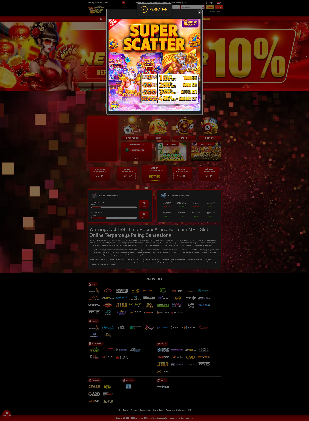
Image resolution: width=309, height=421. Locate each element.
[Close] (200, 12)
